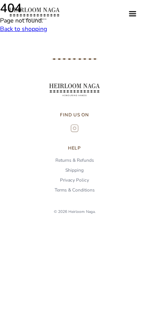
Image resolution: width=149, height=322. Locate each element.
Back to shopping (23, 29)
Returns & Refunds (74, 160)
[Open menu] (132, 13)
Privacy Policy (74, 180)
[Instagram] (74, 128)
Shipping (74, 170)
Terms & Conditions (75, 190)
